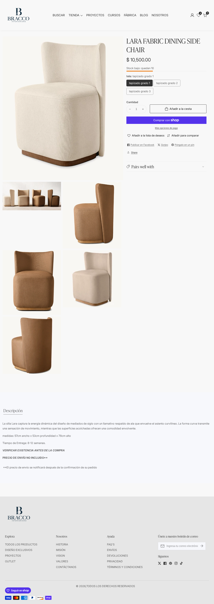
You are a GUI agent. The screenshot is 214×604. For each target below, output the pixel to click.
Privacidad (115, 561)
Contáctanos (66, 567)
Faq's (111, 544)
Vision (60, 555)
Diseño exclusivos (18, 550)
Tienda (74, 15)
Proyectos (95, 15)
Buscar (59, 15)
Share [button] (134, 152)
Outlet (10, 561)
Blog (144, 15)
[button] (166, 166)
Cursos (114, 15)
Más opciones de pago (166, 128)
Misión (60, 550)
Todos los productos (21, 544)
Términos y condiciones (125, 567)
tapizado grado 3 (140, 92)
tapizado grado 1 (139, 84)
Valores (62, 561)
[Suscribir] (202, 546)
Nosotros (160, 15)
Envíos (112, 550)
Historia (62, 544)
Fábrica (130, 15)
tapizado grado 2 (167, 84)
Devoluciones (117, 555)
